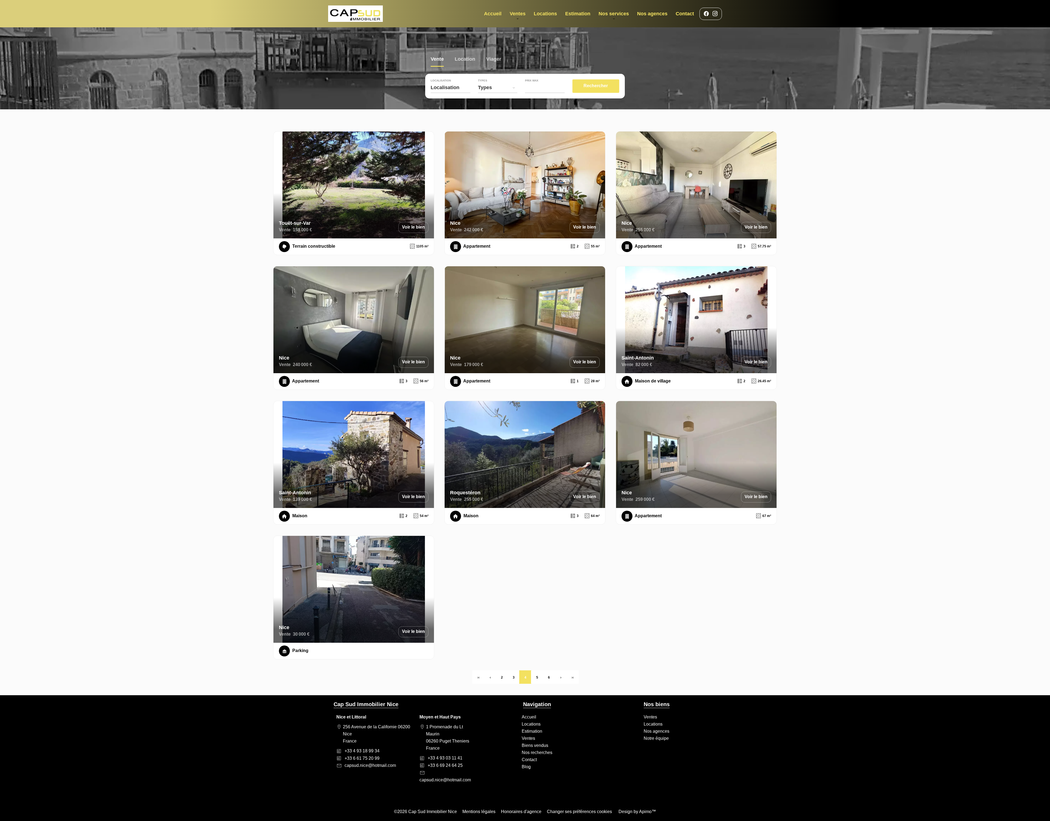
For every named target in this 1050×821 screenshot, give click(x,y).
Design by (636, 811)
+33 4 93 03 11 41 (445, 758)
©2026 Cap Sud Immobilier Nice (425, 811)
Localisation (441, 80)
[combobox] (450, 87)
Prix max (531, 80)
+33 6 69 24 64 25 (445, 765)
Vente (437, 60)
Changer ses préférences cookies (579, 811)
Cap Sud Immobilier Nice (366, 704)
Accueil (355, 13)
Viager (493, 60)
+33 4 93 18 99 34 (362, 751)
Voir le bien (413, 227)
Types (482, 80)
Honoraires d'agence (521, 811)
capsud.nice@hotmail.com (370, 765)
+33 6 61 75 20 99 (362, 758)
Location (465, 60)
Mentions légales (478, 811)
